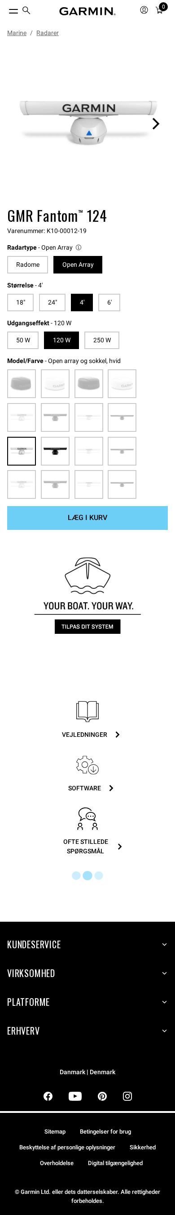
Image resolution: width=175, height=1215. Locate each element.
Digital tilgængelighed (115, 1163)
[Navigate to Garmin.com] (87, 11)
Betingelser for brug (105, 1131)
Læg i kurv (87, 517)
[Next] (156, 124)
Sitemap (55, 1131)
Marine (16, 33)
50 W (23, 340)
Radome (27, 264)
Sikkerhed (143, 1147)
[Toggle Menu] (5, 9)
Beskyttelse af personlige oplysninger (67, 1147)
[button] (45, 247)
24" (52, 302)
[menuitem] (26, 11)
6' (109, 302)
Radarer (47, 33)
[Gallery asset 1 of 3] (87, 123)
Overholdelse (57, 1163)
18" (20, 302)
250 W (102, 340)
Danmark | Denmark (87, 1072)
